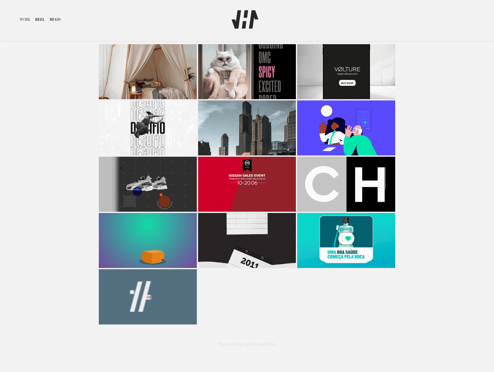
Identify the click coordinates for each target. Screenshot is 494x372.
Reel (40, 19)
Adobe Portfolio (259, 343)
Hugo (55, 19)
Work (25, 19)
